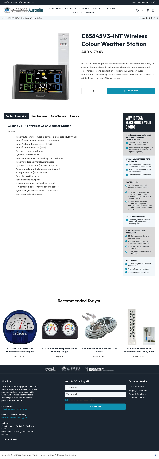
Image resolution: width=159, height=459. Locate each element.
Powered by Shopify (48, 455)
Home (51, 8)
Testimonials (112, 8)
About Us (77, 12)
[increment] (103, 91)
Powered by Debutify (67, 455)
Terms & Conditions (137, 394)
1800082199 (9, 439)
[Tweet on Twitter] (149, 18)
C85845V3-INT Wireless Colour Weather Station (24, 18)
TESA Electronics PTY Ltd (27, 455)
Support (98, 8)
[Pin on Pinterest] (152, 18)
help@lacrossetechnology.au (14, 417)
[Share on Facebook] (147, 18)
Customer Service (136, 386)
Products (62, 8)
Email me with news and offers (82, 400)
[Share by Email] (157, 18)
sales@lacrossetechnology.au (14, 409)
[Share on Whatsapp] (154, 18)
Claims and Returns (137, 398)
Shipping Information (138, 390)
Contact (89, 12)
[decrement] (84, 91)
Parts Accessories (80, 8)
